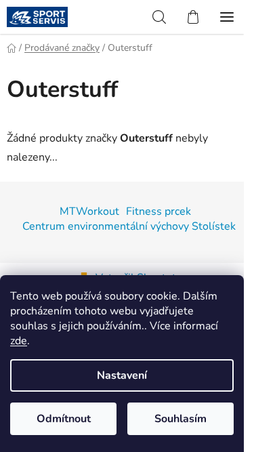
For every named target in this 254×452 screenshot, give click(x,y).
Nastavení (122, 375)
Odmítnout (64, 418)
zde (18, 340)
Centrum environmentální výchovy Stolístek (129, 226)
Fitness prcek (158, 211)
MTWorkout (89, 211)
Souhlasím (180, 418)
